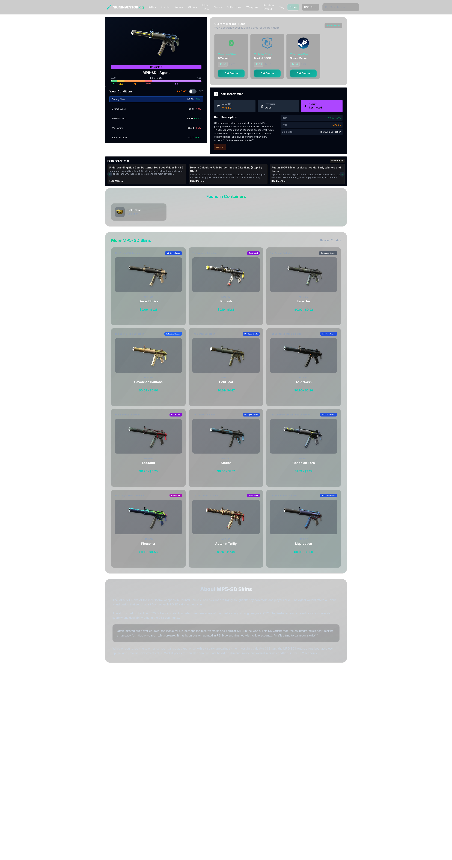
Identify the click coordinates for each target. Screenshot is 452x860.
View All (335, 160)
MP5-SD (226, 107)
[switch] (193, 91)
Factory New (333, 25)
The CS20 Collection (330, 132)
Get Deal (230, 73)
